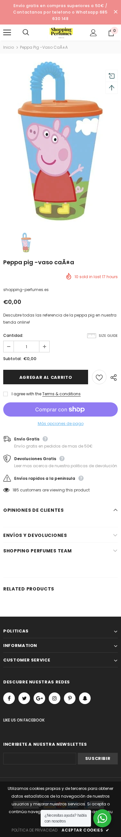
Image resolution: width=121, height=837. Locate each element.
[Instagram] (54, 698)
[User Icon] (93, 32)
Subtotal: (12, 358)
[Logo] (61, 32)
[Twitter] (24, 698)
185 (16, 490)
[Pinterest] (70, 698)
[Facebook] (9, 698)
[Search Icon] (32, 32)
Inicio (8, 47)
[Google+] (39, 698)
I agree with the (26, 394)
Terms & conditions (61, 394)
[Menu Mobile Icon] (7, 32)
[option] (60, 142)
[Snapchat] (85, 698)
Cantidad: (13, 335)
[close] (115, 12)
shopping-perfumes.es (26, 289)
